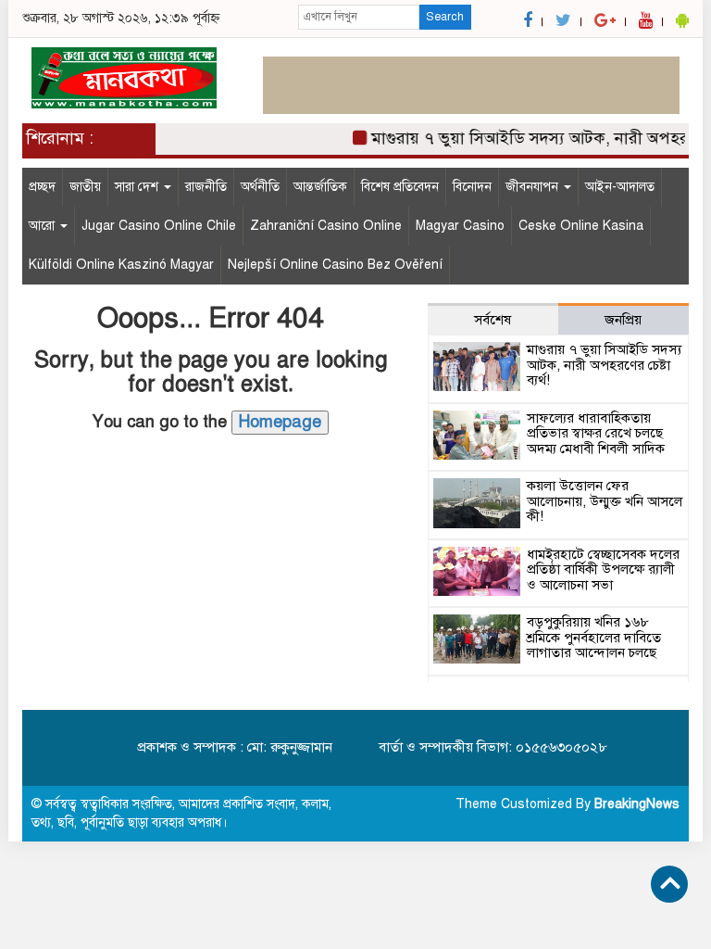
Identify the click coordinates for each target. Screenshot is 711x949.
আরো (43, 226)
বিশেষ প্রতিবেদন (400, 187)
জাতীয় (85, 187)
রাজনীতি (206, 187)
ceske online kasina (580, 226)
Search (445, 16)
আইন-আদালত (620, 187)
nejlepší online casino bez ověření (335, 264)
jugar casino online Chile (158, 226)
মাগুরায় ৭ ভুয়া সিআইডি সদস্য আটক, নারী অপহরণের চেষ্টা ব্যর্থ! (604, 364)
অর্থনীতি (260, 187)
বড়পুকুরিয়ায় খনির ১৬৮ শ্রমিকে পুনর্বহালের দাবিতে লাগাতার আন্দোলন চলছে (594, 637)
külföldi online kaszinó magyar (121, 264)
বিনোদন (472, 187)
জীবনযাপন (533, 187)
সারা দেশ (138, 187)
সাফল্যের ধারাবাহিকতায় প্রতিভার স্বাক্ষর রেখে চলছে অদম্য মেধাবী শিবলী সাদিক (596, 433)
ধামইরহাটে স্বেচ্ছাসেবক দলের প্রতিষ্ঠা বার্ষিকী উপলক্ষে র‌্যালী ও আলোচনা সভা (603, 569)
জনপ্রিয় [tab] (623, 319)
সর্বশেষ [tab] (492, 319)
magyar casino (460, 226)
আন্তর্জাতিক (320, 187)
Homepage (280, 421)
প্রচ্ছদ (42, 187)
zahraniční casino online (326, 226)
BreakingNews (637, 804)
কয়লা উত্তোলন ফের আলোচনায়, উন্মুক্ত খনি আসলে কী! (604, 501)
